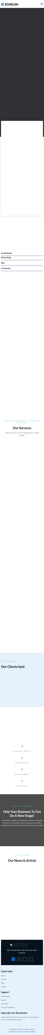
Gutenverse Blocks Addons (26, 1032)
